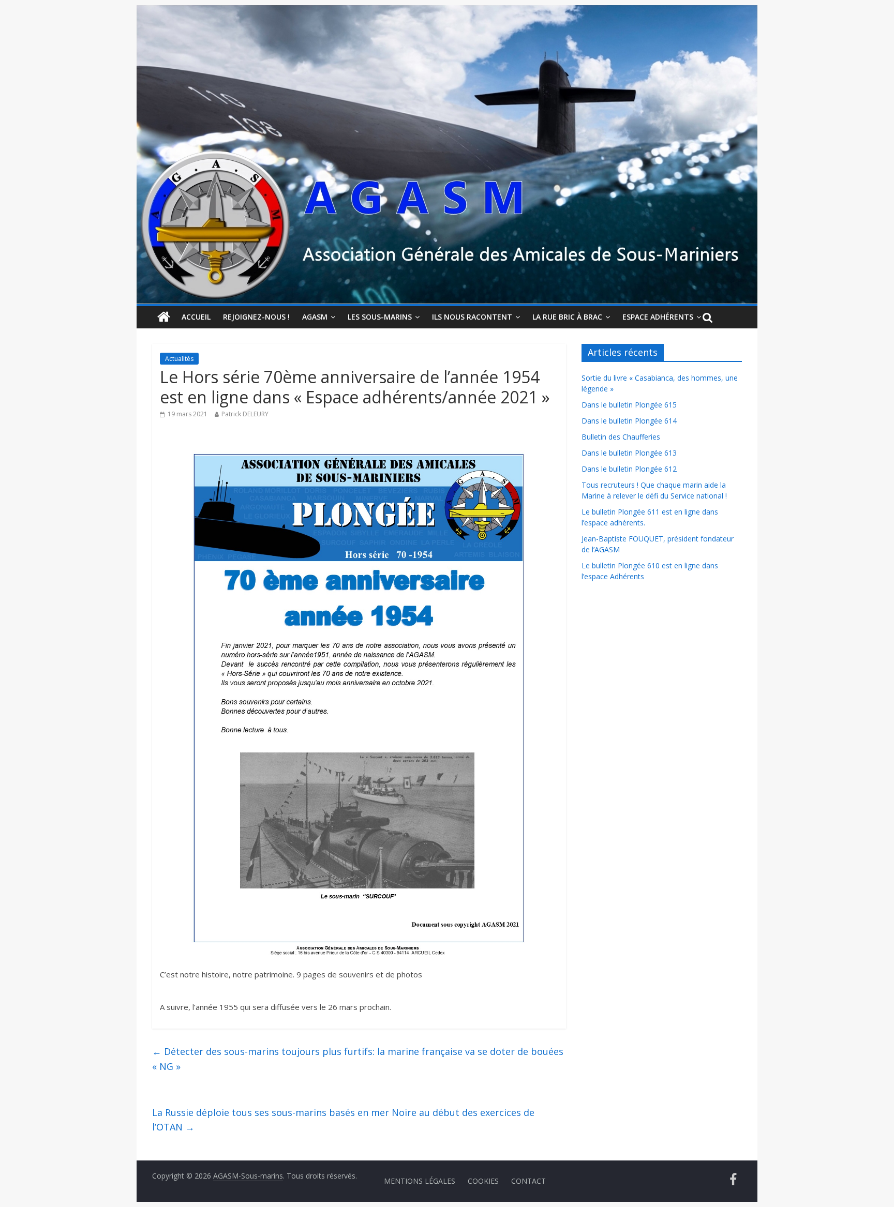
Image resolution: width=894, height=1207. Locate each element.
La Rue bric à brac (567, 317)
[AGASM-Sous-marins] (447, 11)
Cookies (483, 1181)
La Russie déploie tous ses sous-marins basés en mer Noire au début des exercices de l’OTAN (343, 1120)
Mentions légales (419, 1181)
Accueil (196, 317)
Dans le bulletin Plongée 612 (629, 469)
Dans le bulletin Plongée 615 (629, 405)
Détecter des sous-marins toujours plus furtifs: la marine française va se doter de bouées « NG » (357, 1059)
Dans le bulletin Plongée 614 (629, 421)
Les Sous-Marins (380, 317)
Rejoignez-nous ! (256, 317)
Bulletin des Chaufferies (621, 437)
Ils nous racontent (472, 317)
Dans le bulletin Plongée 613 (629, 453)
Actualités (179, 358)
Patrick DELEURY (245, 414)
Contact (528, 1181)
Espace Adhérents (657, 317)
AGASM (314, 317)
